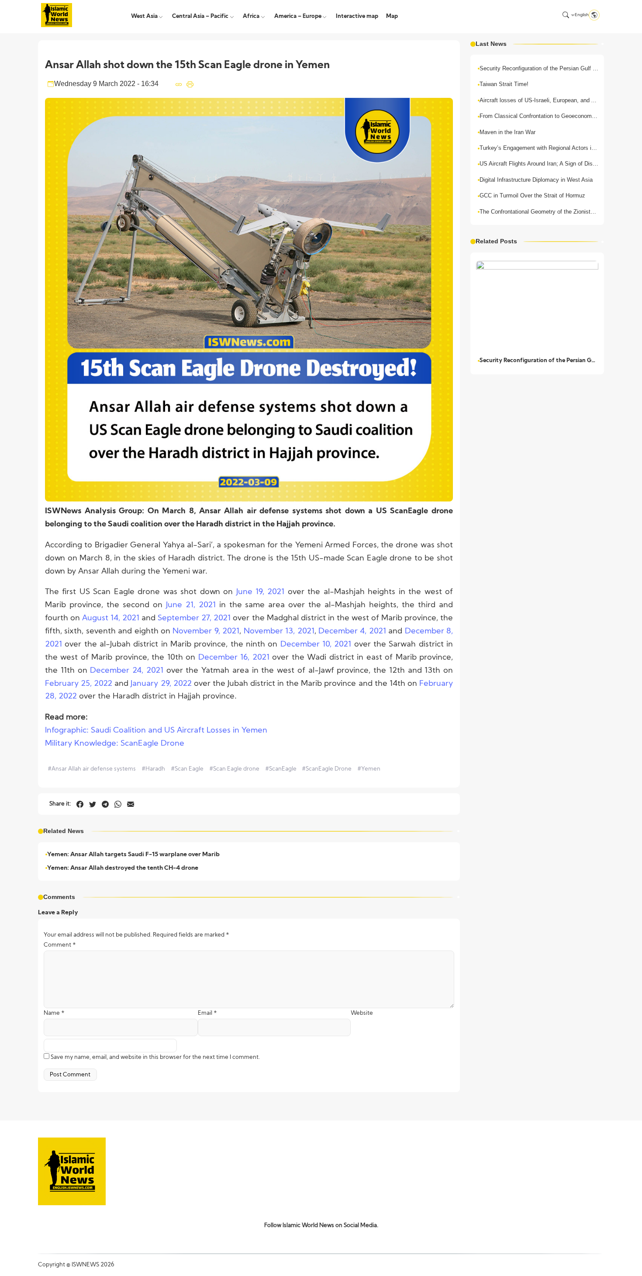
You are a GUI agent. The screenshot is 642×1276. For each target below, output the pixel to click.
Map (392, 16)
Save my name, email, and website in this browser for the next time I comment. (155, 1057)
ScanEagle (281, 769)
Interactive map (357, 16)
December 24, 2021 (126, 670)
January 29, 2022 (161, 684)
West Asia (144, 16)
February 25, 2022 (78, 684)
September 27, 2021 (194, 618)
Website (362, 1013)
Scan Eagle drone (234, 769)
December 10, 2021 (316, 644)
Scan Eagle (187, 769)
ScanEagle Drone (327, 769)
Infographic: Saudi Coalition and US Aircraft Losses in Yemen (156, 730)
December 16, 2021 (233, 657)
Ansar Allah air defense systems (92, 769)
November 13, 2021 (279, 631)
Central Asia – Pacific (200, 16)
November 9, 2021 (206, 631)
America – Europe (297, 16)
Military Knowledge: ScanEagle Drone (114, 743)
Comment (60, 945)
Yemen (368, 769)
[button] (565, 14)
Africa (251, 16)
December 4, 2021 (352, 631)
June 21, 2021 (191, 605)
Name (54, 1013)
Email (207, 1013)
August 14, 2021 (110, 618)
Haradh (153, 769)
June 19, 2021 (260, 592)
